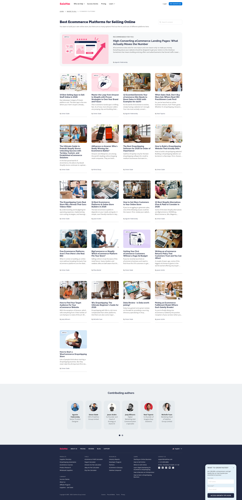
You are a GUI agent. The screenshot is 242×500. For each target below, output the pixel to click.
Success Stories (92, 4)
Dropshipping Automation (68, 462)
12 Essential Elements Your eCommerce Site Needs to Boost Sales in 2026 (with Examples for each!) (135, 98)
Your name (210, 478)
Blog (99, 449)
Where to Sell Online (140, 465)
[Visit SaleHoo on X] (173, 467)
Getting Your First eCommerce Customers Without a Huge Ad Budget (135, 253)
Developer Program (115, 462)
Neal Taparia (161, 113)
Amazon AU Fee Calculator (93, 465)
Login (165, 4)
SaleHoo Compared (115, 470)
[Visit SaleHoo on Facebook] (159, 467)
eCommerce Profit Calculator (94, 459)
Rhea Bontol (97, 270)
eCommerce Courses (66, 465)
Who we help (78, 4)
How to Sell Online (139, 462)
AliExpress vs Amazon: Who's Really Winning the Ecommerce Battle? (105, 148)
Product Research (65, 467)
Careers (103, 494)
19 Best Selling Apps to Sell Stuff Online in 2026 (72, 96)
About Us (74, 449)
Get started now (175, 4)
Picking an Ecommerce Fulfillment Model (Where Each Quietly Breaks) (166, 305)
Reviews (91, 449)
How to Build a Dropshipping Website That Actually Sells (168, 147)
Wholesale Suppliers (66, 470)
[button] (119, 435)
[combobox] (177, 449)
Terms (118, 494)
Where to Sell (71, 11)
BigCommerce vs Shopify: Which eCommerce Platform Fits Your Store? (104, 253)
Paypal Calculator (90, 462)
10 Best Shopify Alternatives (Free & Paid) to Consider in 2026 (168, 204)
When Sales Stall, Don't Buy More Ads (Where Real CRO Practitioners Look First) (167, 97)
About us (62, 482)
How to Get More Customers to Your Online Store (136, 203)
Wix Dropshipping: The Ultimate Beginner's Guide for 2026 (105, 305)
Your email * (210, 486)
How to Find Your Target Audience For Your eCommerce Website (70, 305)
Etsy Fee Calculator (91, 470)
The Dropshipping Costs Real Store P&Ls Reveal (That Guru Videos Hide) (73, 204)
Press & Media (111, 494)
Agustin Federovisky (121, 62)
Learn (111, 4)
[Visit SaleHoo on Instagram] (166, 467)
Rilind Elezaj (97, 169)
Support (107, 449)
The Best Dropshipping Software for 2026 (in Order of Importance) (136, 148)
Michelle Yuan (97, 319)
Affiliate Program (65, 485)
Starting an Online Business (142, 459)
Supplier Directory (65, 459)
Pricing (103, 4)
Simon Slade (65, 113)
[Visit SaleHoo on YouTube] (170, 467)
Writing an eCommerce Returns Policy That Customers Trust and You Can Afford (168, 254)
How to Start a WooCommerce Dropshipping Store (73, 354)
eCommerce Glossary (115, 467)
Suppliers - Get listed (66, 487)
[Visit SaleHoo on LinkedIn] (163, 467)
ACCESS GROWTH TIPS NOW (221, 495)
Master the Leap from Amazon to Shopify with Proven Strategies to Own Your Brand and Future (105, 98)
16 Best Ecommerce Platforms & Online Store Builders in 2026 (103, 204)
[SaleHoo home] (65, 3)
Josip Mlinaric (66, 319)
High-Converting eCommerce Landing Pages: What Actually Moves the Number (145, 42)
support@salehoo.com (165, 459)
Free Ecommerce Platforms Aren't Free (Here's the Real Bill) (72, 253)
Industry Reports (114, 459)
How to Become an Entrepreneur (144, 472)
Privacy (123, 494)
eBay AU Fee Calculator (92, 467)
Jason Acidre (97, 219)
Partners (111, 465)
